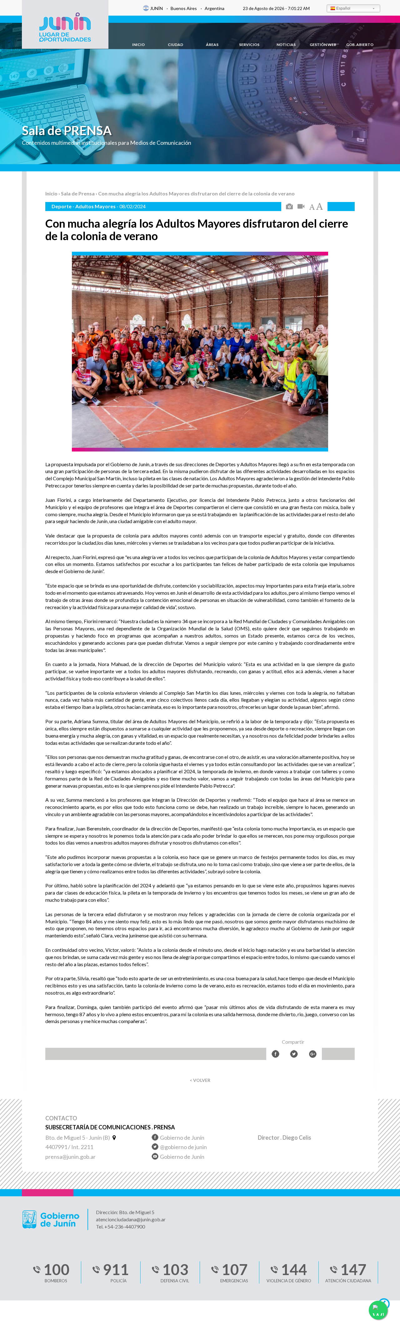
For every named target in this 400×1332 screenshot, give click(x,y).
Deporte (62, 206)
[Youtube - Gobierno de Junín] (155, 1157)
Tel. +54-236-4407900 (120, 1226)
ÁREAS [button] (212, 44)
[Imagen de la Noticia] (289, 207)
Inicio (51, 193)
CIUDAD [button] (175, 44)
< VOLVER (200, 1080)
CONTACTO (61, 1118)
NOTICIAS (286, 44)
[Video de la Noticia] (301, 207)
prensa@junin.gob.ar (70, 1156)
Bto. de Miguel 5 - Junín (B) (78, 1137)
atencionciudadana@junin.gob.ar (131, 1219)
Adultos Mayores (96, 206)
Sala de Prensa (78, 193)
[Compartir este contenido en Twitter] (294, 1054)
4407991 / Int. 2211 (69, 1146)
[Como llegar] (113, 1137)
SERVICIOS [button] (249, 44)
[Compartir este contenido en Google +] (313, 1054)
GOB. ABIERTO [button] (359, 44)
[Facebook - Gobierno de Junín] (155, 1138)
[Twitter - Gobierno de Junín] (155, 1147)
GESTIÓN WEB (323, 44)
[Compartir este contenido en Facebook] (275, 1054)
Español (343, 8)
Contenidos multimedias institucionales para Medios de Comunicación (106, 142)
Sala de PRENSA (67, 130)
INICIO (138, 44)
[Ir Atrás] (387, 1305)
